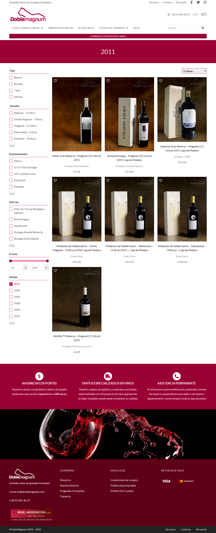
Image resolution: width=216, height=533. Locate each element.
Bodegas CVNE (182, 156)
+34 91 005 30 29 (19, 500)
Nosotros (154, 2)
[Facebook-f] (191, 2)
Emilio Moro (77, 256)
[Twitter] (198, 2)
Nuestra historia (69, 485)
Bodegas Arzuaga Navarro (129, 166)
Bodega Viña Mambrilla (77, 166)
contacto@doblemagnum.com (26, 491)
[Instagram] (205, 2)
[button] (27, 28)
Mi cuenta (181, 2)
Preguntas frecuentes (72, 490)
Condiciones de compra (124, 480)
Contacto (168, 2)
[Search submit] (203, 28)
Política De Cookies (122, 490)
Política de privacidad (123, 485)
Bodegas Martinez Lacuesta (76, 346)
